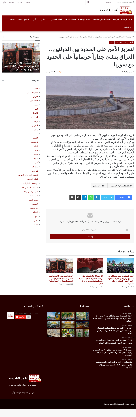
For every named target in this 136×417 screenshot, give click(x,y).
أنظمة (36, 225)
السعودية (34, 117)
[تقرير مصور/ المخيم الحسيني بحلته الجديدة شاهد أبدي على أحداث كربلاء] (82, 333)
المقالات (35, 212)
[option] (21, 58)
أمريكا (35, 158)
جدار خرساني (98, 186)
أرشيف (12, 19)
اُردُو (4, 2)
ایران (36, 121)
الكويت (35, 138)
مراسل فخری (14, 385)
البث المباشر (128, 27)
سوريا (35, 105)
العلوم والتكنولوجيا (31, 192)
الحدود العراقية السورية (120, 186)
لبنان (36, 130)
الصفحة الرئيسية (127, 19)
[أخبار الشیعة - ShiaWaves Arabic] (114, 10)
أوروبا (36, 150)
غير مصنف (34, 208)
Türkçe (11, 2)
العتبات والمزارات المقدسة (101, 19)
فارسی (27, 2)
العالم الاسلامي (56, 19)
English (19, 2)
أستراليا (35, 167)
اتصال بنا (23, 385)
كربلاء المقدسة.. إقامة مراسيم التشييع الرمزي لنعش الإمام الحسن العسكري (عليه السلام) (61, 278)
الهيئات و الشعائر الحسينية (28, 187)
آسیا (36, 163)
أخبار (123, 37)
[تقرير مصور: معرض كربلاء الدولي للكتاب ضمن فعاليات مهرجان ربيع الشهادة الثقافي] (82, 324)
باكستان (35, 113)
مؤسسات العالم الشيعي (29, 183)
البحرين (35, 125)
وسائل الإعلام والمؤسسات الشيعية (77, 19)
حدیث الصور (33, 200)
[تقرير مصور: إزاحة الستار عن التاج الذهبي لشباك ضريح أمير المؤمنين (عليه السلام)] (68, 324)
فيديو (36, 221)
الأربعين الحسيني (23, 19)
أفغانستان (34, 101)
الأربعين (35, 204)
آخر (35, 19)
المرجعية (116, 19)
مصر (111, 42)
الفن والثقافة (33, 196)
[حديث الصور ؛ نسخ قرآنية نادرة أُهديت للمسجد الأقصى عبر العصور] (53, 333)
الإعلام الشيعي (32, 179)
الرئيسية (129, 37)
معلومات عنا (31, 385)
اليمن (36, 109)
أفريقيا (35, 154)
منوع (36, 216)
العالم (43, 19)
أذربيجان (34, 142)
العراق (35, 96)
